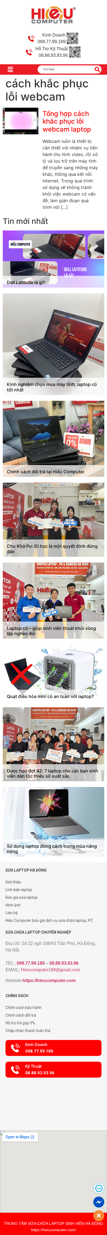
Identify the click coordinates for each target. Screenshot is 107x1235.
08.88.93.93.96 (63, 963)
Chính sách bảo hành (23, 1007)
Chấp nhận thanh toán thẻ (27, 1030)
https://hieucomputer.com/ (53, 1230)
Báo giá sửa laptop (21, 897)
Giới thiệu (13, 882)
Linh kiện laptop (18, 890)
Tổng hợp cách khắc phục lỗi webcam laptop (67, 121)
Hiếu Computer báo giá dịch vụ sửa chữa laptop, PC (49, 920)
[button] (53, 1048)
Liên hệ (11, 913)
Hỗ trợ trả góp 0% (20, 1023)
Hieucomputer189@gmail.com (50, 969)
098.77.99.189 (31, 963)
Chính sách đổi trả (20, 1015)
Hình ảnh (13, 905)
